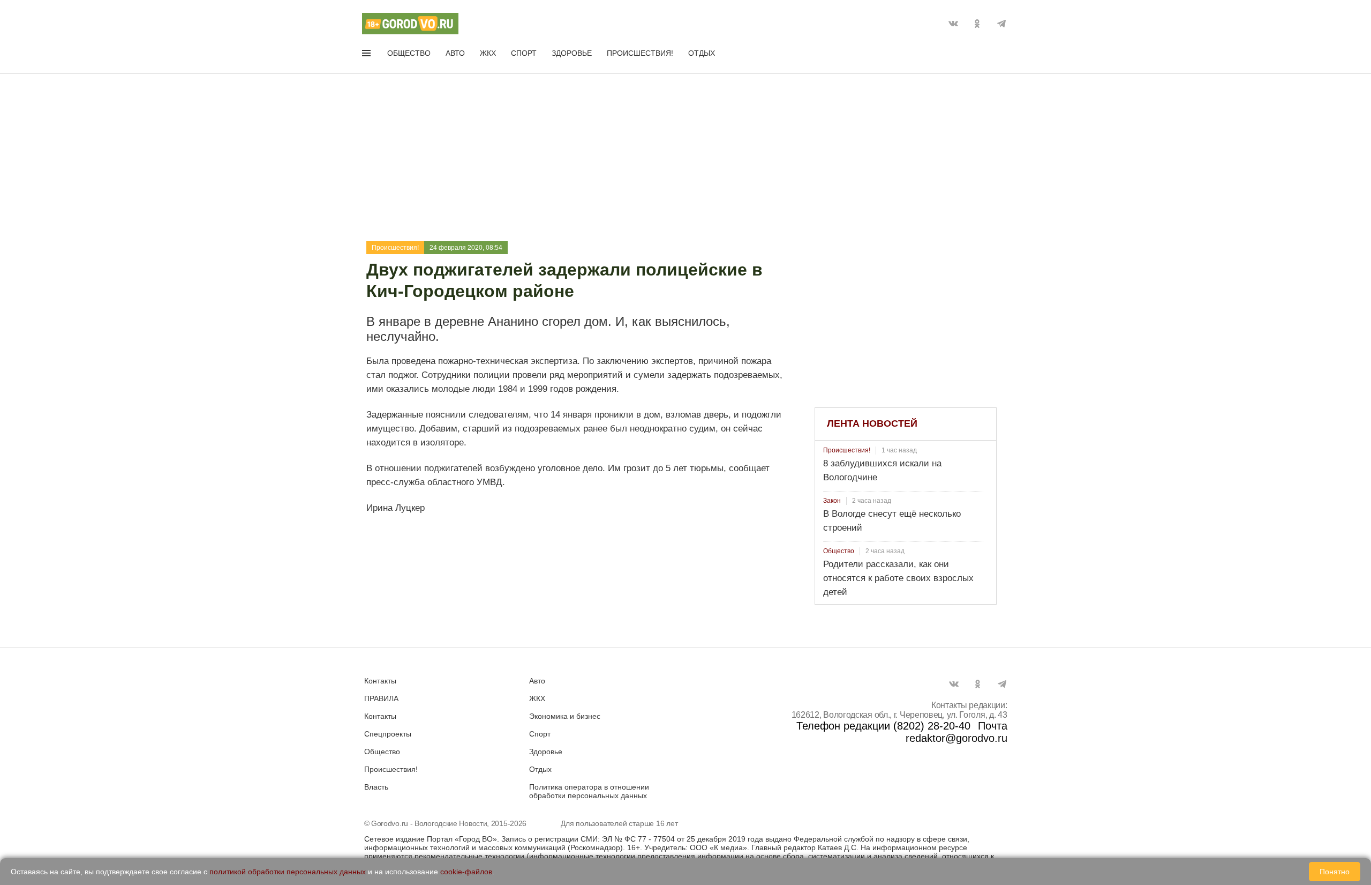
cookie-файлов (466, 871)
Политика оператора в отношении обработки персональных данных (589, 791)
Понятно (1335, 871)
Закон (832, 500)
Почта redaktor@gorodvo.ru (956, 732)
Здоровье (572, 53)
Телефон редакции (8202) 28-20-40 (883, 726)
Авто (455, 53)
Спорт (524, 53)
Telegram (1001, 24)
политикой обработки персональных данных (287, 871)
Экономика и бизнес (564, 716)
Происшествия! (640, 53)
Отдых (701, 53)
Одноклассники (977, 24)
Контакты (380, 680)
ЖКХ (488, 53)
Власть (376, 787)
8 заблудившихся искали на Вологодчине (882, 470)
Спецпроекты (387, 734)
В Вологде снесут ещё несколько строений (892, 521)
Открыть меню (367, 55)
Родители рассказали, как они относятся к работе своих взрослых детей (898, 578)
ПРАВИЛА (381, 698)
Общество (409, 53)
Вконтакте (953, 24)
